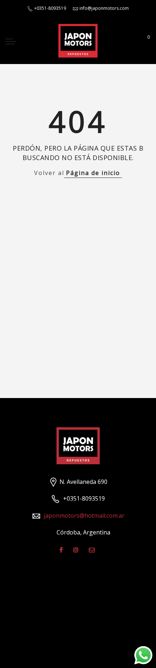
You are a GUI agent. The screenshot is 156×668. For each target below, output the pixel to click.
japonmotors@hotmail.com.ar (84, 516)
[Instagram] (76, 549)
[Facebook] (62, 549)
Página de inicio (93, 173)
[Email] (93, 549)
